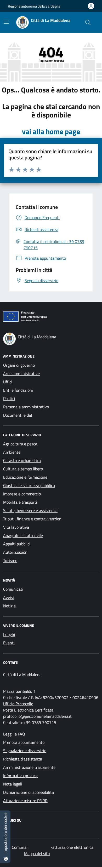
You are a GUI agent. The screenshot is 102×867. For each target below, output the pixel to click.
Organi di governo (19, 365)
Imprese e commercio (22, 494)
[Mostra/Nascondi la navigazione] (6, 22)
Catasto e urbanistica (22, 460)
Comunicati (13, 589)
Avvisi (8, 597)
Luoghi (9, 634)
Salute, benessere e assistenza (30, 510)
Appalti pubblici (16, 544)
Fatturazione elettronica (71, 847)
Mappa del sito (37, 853)
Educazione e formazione (25, 477)
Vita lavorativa (16, 527)
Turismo (10, 560)
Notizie (9, 606)
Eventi (9, 643)
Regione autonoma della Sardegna (34, 6)
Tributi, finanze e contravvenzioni (33, 519)
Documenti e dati (18, 415)
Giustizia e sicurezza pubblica (29, 485)
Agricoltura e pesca (20, 444)
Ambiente (11, 452)
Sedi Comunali (16, 847)
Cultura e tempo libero (23, 469)
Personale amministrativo (26, 407)
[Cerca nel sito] (88, 22)
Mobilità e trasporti (20, 502)
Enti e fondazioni (18, 390)
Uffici (7, 382)
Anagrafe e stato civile (23, 535)
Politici (9, 398)
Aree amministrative (21, 373)
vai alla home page (51, 131)
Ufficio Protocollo (18, 704)
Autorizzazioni (16, 552)
